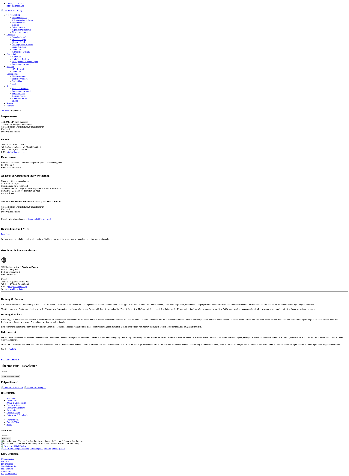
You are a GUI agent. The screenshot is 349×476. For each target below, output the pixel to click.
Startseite (5, 110)
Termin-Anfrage (13, 405)
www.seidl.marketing (15, 289)
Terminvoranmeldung (16, 408)
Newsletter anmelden (10, 377)
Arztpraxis (11, 410)
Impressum (11, 398)
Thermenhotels (13, 420)
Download (5, 234)
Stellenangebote (13, 412)
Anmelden (6, 438)
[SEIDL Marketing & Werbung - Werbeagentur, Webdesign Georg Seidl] (33, 448)
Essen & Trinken (14, 422)
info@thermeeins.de (15, 6)
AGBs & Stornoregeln (16, 403)
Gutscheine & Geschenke (17, 415)
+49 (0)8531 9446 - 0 (16, 3)
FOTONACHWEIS (10, 360)
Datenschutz (12, 400)
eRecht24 (12, 349)
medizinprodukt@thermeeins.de (38, 219)
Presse (9, 424)
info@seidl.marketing (17, 286)
